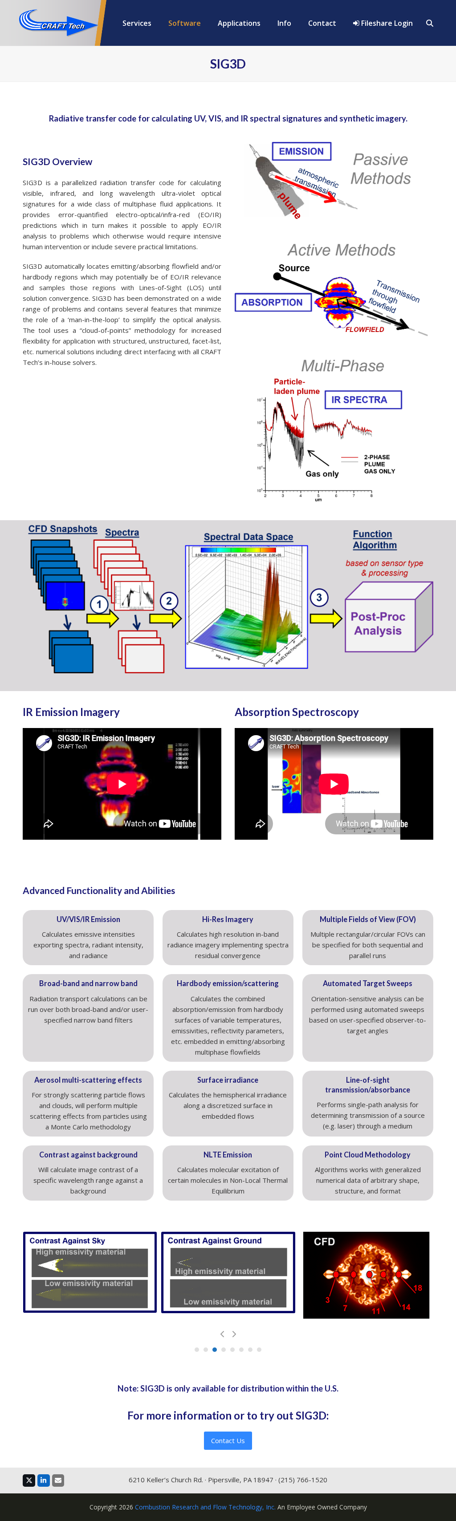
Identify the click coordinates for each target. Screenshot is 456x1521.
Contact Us (228, 1440)
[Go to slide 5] (232, 1349)
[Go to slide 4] (223, 1349)
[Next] (233, 1334)
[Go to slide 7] (250, 1349)
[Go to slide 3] (214, 1349)
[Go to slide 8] (259, 1349)
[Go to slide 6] (241, 1349)
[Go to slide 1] (197, 1349)
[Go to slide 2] (206, 1349)
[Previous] (222, 1334)
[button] (429, 23)
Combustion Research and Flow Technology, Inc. (205, 1507)
